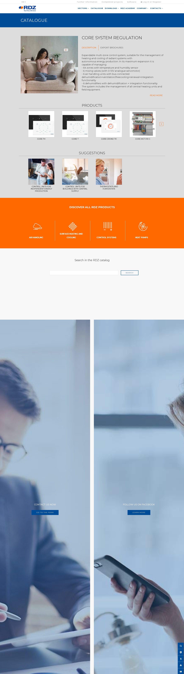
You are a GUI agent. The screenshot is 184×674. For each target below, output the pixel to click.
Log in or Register (151, 2)
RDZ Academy (128, 8)
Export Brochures (111, 47)
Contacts (156, 8)
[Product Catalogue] (181, 658)
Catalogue (97, 8)
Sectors (83, 8)
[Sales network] (181, 652)
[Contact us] (181, 671)
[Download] (181, 665)
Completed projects (112, 2)
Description (89, 47)
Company (142, 8)
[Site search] (181, 646)
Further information (87, 2)
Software (132, 2)
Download (111, 8)
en (23, 2)
